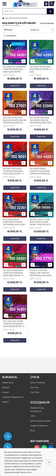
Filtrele (9, 29)
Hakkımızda (8, 382)
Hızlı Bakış (24, 61)
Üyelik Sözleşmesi (39, 425)
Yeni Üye (34, 387)
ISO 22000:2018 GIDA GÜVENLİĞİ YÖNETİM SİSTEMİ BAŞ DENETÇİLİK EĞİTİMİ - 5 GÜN (41, 120)
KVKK (32, 416)
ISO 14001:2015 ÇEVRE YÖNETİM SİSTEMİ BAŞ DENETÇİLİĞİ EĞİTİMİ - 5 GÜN (13, 324)
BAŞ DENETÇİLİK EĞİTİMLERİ (16, 18)
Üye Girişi (34, 392)
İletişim (5, 401)
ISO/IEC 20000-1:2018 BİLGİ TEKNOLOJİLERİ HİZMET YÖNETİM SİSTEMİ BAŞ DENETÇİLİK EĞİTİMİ (41, 222)
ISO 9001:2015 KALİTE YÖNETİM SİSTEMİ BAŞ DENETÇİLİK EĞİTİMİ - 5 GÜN (13, 171)
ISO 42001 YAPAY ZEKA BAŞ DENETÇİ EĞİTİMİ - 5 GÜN (41, 69)
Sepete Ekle (14, 86)
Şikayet (5, 387)
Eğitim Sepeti (9, 75)
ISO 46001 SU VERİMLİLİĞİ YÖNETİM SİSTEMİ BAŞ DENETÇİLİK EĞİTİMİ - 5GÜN (14, 69)
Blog (32, 430)
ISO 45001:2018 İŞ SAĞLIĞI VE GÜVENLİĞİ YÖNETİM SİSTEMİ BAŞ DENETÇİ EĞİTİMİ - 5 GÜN (41, 171)
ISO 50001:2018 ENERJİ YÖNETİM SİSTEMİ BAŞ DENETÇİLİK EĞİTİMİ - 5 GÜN (13, 273)
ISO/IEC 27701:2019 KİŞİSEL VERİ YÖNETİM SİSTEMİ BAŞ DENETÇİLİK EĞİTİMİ (41, 273)
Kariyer (5, 392)
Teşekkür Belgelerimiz (13, 397)
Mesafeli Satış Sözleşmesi (37, 409)
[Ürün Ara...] (50, 11)
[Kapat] (48, 462)
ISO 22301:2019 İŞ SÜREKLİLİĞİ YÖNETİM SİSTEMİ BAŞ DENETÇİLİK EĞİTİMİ (14, 222)
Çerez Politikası (37, 382)
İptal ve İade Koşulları (40, 420)
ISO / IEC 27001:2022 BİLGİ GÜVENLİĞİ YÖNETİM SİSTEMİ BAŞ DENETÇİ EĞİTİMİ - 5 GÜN (14, 120)
